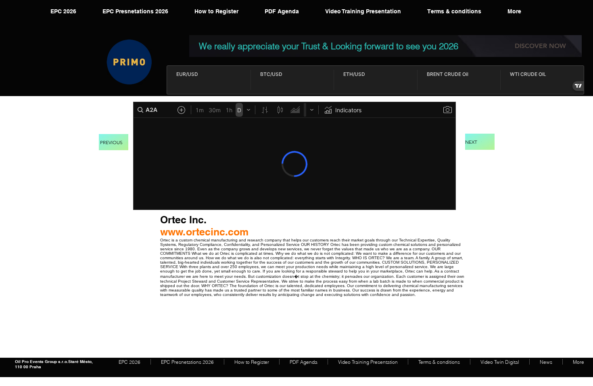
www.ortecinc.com (204, 232)
